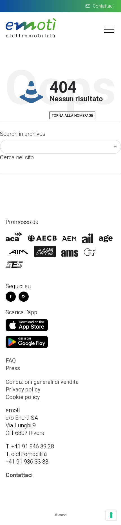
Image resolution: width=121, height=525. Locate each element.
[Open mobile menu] (109, 29)
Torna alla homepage (72, 115)
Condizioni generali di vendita (42, 382)
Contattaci (103, 6)
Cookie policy (23, 397)
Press (13, 368)
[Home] (31, 36)
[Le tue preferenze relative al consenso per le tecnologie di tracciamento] (111, 515)
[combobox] (60, 147)
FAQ (11, 360)
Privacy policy (23, 389)
